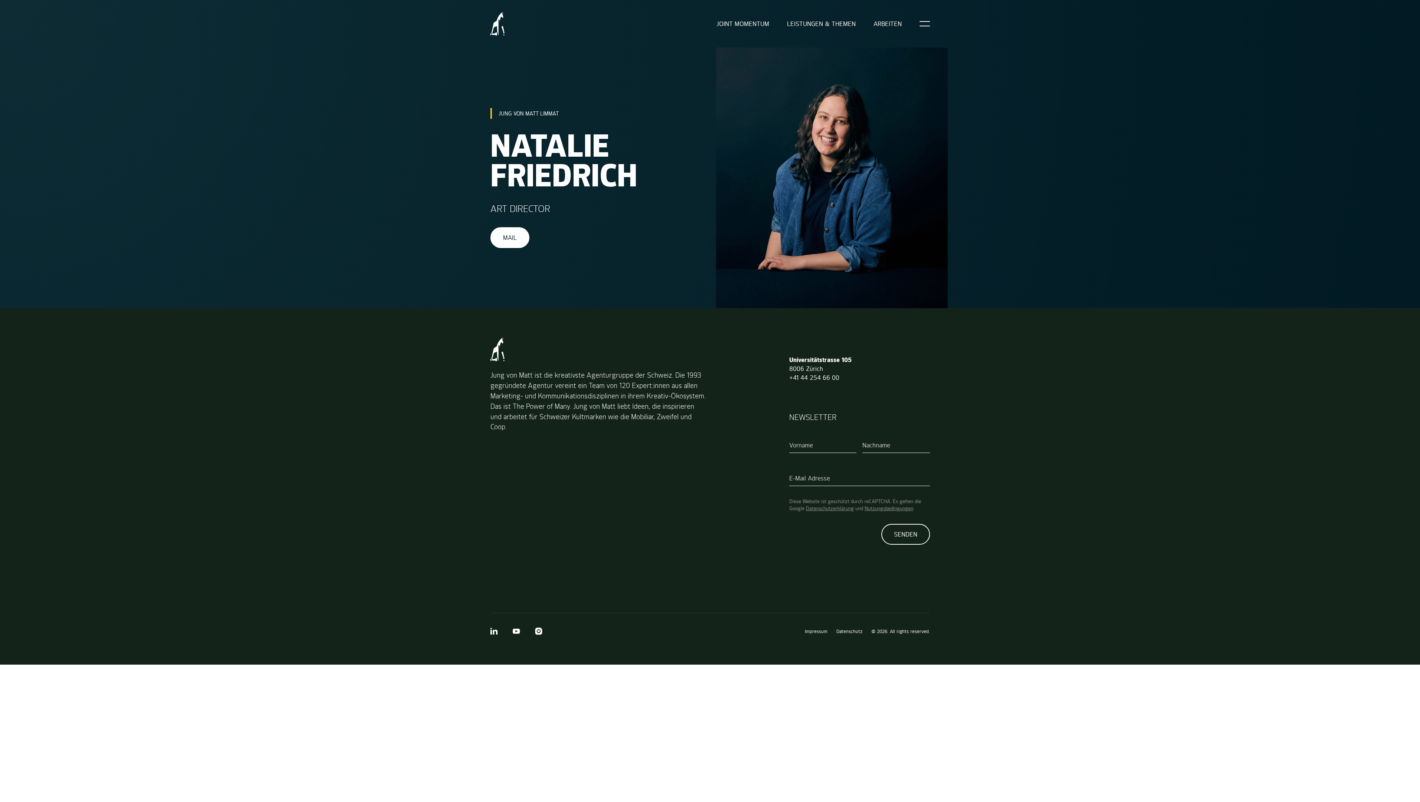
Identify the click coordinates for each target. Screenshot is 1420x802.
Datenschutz (849, 631)
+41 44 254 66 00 (814, 378)
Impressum (816, 631)
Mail (510, 238)
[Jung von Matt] (497, 24)
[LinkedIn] (494, 631)
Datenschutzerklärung (830, 508)
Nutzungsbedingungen (889, 508)
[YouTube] (516, 631)
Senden (905, 534)
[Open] (925, 24)
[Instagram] (538, 631)
